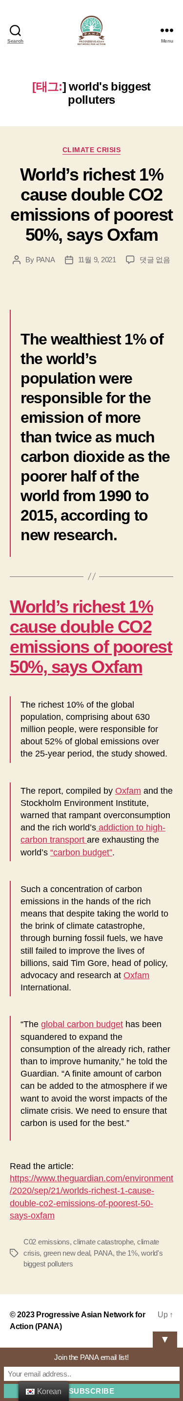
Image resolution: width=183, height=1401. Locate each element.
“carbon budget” (81, 852)
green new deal (66, 1253)
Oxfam (128, 791)
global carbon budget (82, 1024)
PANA (45, 259)
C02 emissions (46, 1242)
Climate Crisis (91, 150)
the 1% (126, 1253)
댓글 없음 (155, 259)
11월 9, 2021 (97, 259)
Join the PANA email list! (91, 1357)
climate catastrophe (103, 1242)
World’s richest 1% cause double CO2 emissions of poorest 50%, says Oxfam (91, 204)
